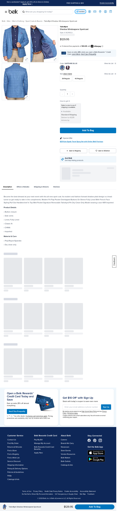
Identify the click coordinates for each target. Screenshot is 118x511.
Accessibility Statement (87, 463)
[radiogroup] (87, 78)
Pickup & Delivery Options (17, 440)
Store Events (65, 422)
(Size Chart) (67, 74)
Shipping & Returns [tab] (41, 187)
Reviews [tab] (56, 187)
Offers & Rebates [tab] (23, 187)
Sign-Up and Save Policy (88, 383)
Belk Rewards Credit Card (43, 408)
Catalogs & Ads (13, 451)
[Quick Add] (18, 284)
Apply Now (26, 4)
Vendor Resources (67, 426)
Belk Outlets (65, 433)
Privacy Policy (37, 463)
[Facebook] (88, 412)
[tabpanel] (58, 222)
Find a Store (12, 422)
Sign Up (104, 379)
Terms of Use (25, 463)
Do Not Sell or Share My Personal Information (36, 466)
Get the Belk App (94, 418)
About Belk (65, 407)
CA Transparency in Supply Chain (65, 466)
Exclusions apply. (72, 385)
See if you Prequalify (87, 54)
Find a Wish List (13, 429)
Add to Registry (74, 151)
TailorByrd (63, 27)
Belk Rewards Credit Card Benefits (44, 422)
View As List (107, 63)
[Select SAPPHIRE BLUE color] (61, 67)
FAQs (9, 447)
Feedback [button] (90, 466)
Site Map (82, 466)
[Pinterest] (93, 412)
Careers (63, 411)
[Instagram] (99, 412)
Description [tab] (7, 187)
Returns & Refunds (14, 418)
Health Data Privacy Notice (53, 463)
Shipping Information (15, 436)
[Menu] (6, 12)
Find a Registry (13, 426)
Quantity (62, 90)
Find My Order (13, 415)
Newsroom (64, 418)
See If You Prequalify (17, 383)
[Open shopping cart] (109, 11)
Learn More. (75, 54)
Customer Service (15, 407)
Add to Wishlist (102, 151)
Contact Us (11, 411)
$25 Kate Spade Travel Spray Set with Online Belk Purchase (80, 142)
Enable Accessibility (105, 3)
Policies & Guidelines (15, 444)
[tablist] (58, 187)
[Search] (23, 12)
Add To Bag (87, 130)
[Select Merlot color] (67, 67)
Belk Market (64, 429)
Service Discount (14, 433)
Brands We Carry (66, 415)
